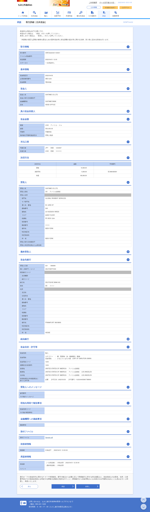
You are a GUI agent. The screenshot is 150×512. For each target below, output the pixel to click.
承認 (63, 486)
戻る (29, 486)
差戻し (87, 486)
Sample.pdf (49, 437)
